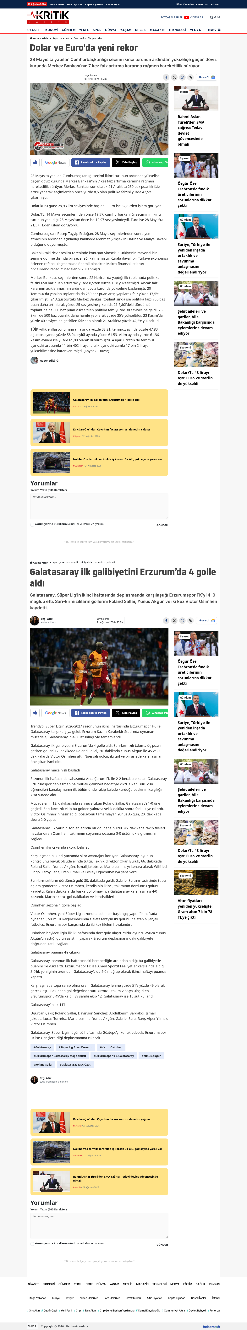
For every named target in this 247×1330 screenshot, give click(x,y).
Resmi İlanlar (198, 1298)
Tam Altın (89, 1310)
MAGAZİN (157, 30)
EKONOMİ (50, 30)
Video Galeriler (89, 1298)
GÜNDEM (68, 30)
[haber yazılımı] (211, 1326)
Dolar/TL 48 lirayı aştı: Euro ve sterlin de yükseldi (195, 378)
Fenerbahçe (215, 1310)
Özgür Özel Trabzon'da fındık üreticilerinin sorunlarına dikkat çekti (194, 194)
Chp (77, 1310)
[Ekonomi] (196, 354)
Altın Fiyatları (74, 4)
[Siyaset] (196, 165)
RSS (33, 1326)
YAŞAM (125, 30)
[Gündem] (196, 226)
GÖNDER (162, 525)
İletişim (214, 4)
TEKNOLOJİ (177, 30)
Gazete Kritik (40, 38)
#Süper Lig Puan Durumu (75, 1047)
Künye (56, 1298)
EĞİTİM (187, 1284)
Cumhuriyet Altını (173, 1310)
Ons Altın (33, 1310)
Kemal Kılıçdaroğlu (148, 1310)
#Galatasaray (42, 1047)
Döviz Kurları (56, 4)
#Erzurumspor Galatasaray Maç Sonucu (60, 1056)
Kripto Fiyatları (94, 4)
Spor (55, 562)
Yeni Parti (65, 1310)
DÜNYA (111, 30)
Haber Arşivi (113, 4)
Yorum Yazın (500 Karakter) (48, 490)
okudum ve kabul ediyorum (69, 524)
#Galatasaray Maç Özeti (75, 1064)
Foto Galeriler (112, 1298)
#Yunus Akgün (151, 1056)
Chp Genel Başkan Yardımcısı (115, 1310)
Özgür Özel (49, 1310)
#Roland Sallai (43, 1064)
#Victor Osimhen (111, 1047)
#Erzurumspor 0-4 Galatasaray (114, 1056)
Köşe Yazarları (185, 4)
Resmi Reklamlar (219, 1284)
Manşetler (201, 4)
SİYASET (33, 30)
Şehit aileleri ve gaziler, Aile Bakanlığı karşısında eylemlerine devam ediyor (196, 322)
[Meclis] (196, 98)
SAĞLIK (200, 1284)
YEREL (84, 30)
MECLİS (140, 30)
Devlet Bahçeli (196, 1310)
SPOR (97, 30)
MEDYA (195, 30)
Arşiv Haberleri (61, 38)
